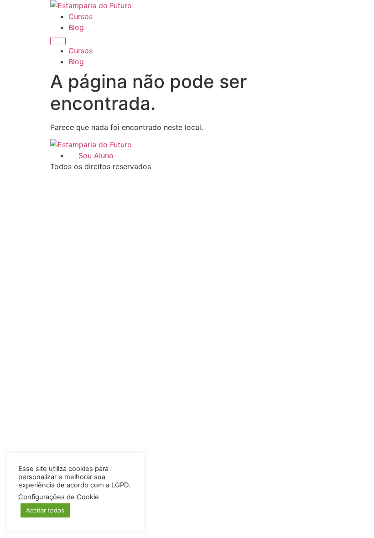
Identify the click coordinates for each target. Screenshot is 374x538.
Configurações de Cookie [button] (58, 497)
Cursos (80, 16)
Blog (76, 27)
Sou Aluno (94, 155)
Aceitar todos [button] (45, 510)
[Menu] (58, 41)
